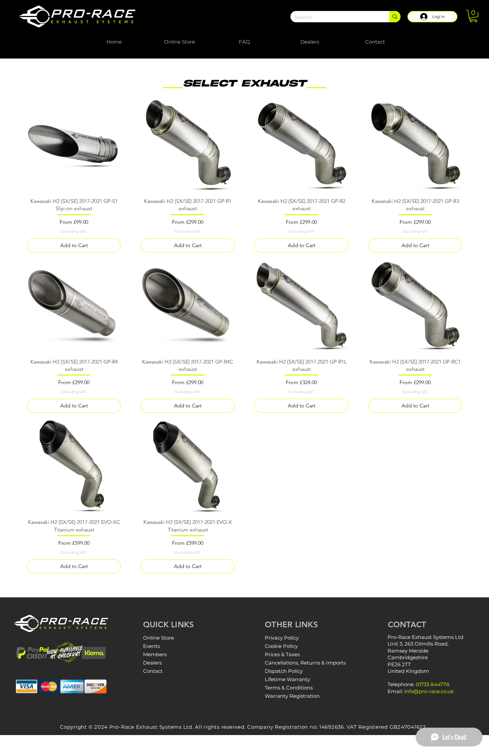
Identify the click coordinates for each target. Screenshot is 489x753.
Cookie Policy (281, 646)
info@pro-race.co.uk (429, 691)
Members (155, 654)
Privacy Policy (282, 638)
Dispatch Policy (284, 671)
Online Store (158, 638)
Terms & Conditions (289, 687)
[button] (473, 16)
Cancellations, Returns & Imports (305, 663)
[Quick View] (74, 145)
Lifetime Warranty (287, 679)
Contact (153, 671)
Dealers (152, 663)
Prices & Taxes (282, 654)
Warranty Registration (292, 696)
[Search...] (395, 16)
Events (151, 646)
